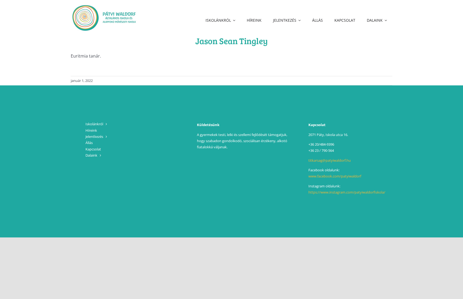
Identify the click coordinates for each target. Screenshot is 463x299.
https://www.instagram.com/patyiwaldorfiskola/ (346, 192)
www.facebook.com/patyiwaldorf (334, 176)
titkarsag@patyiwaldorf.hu (329, 160)
